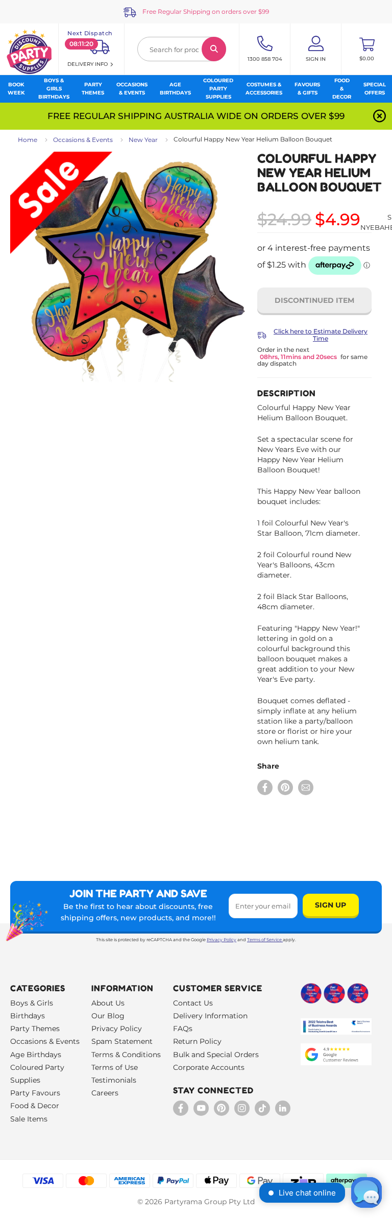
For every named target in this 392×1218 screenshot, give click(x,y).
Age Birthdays (35, 1054)
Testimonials (113, 1080)
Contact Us (193, 1003)
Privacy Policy (221, 939)
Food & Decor (34, 1105)
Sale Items (28, 1119)
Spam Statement (122, 1041)
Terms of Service (264, 939)
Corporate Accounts (208, 1067)
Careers (104, 1092)
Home (27, 140)
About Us (108, 1003)
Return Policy (197, 1041)
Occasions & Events (83, 140)
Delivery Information (210, 1015)
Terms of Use (114, 1067)
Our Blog (108, 1015)
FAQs (182, 1028)
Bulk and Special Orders (216, 1054)
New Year (143, 140)
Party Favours (35, 1092)
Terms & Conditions (126, 1054)
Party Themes (35, 1028)
